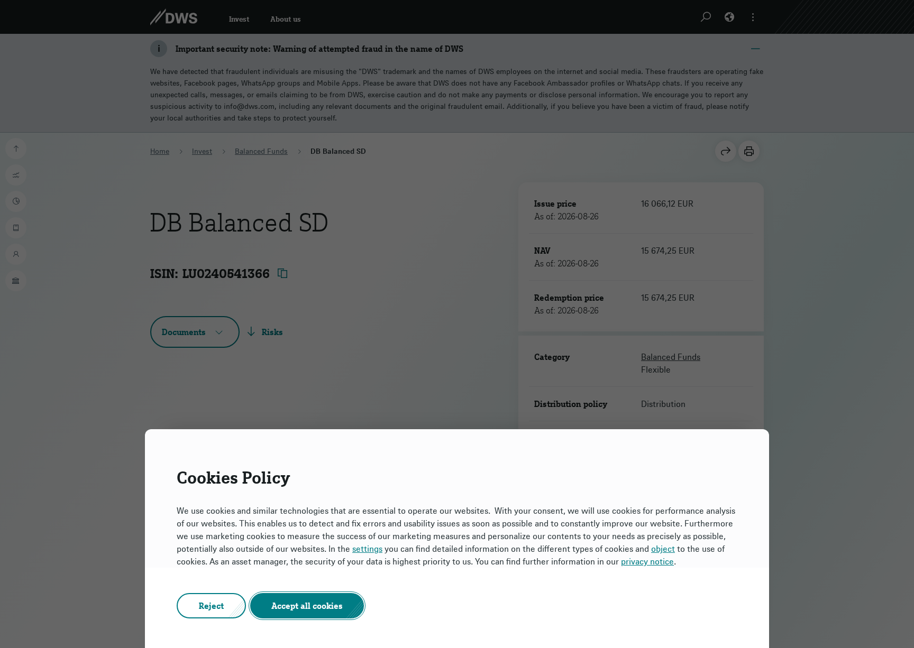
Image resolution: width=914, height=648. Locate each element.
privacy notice (647, 561)
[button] (211, 605)
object (663, 548)
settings (367, 548)
